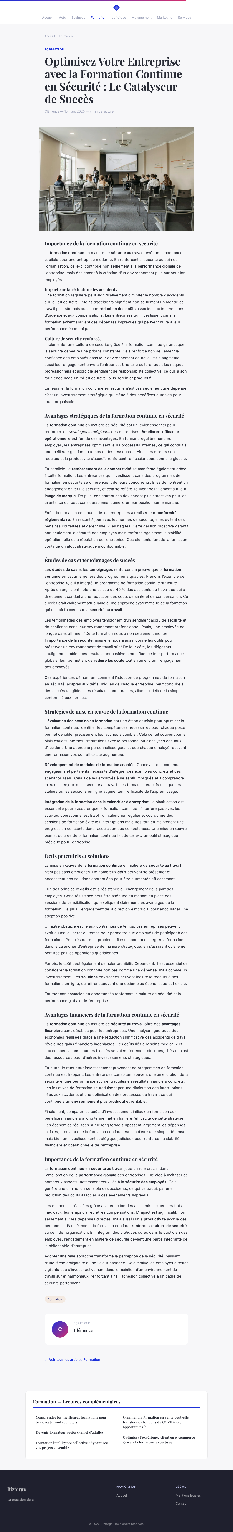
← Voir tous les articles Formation (72, 1359)
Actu (62, 17)
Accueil (47, 17)
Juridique (119, 17)
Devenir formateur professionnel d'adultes (70, 1432)
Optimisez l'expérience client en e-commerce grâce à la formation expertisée (159, 1439)
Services (184, 17)
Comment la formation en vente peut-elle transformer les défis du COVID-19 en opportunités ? (156, 1422)
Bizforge (16, 1489)
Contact (181, 1503)
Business (78, 17)
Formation (98, 17)
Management (142, 17)
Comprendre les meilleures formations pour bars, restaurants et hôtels (71, 1419)
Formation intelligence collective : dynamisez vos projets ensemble (72, 1445)
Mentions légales (188, 1495)
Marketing (164, 17)
